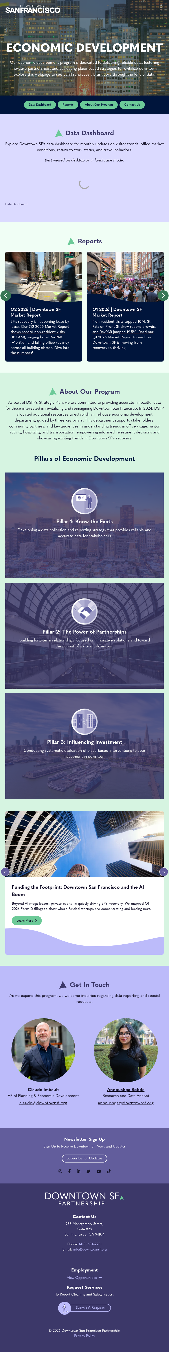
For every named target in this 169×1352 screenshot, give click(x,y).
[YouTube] (99, 1171)
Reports (67, 105)
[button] (5, 295)
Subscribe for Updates (84, 1158)
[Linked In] (78, 1171)
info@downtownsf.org (90, 1249)
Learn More (25, 921)
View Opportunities (82, 1278)
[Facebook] (69, 1171)
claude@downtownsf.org (43, 1103)
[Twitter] (88, 1171)
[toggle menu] (161, 8)
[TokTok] (109, 1171)
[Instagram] (60, 1171)
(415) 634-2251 (90, 1244)
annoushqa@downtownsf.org (126, 1103)
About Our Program (99, 105)
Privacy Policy (84, 1336)
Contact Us (132, 105)
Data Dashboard (40, 105)
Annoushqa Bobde (126, 1090)
